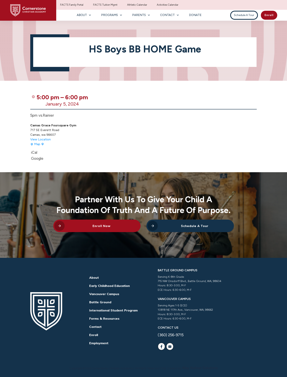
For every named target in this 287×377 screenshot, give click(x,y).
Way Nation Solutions (200, 368)
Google (37, 158)
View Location (40, 139)
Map (37, 144)
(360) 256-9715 (171, 335)
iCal (34, 152)
